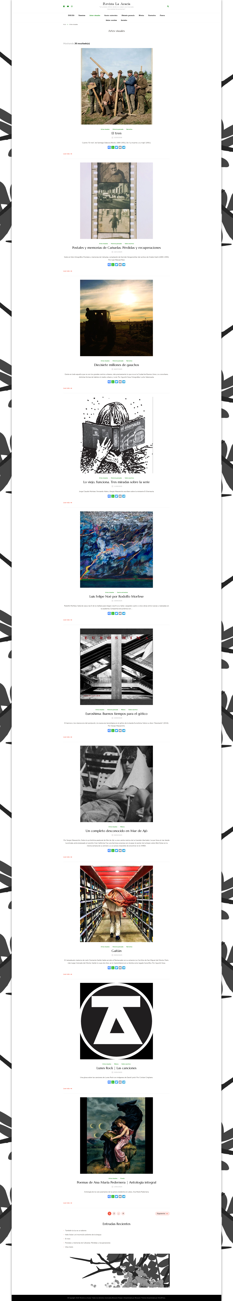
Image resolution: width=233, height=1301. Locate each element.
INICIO (71, 15)
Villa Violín (69, 1247)
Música (141, 15)
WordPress (161, 1298)
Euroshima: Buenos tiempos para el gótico (116, 714)
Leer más (66, 154)
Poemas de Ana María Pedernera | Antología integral (116, 1182)
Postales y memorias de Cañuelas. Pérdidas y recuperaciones (116, 248)
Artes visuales (94, 15)
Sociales (124, 20)
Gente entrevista (111, 15)
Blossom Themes (140, 1298)
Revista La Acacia (116, 4)
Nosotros (81, 15)
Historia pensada (128, 15)
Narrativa (152, 15)
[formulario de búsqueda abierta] (168, 6)
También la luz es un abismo (75, 1230)
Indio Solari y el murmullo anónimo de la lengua (83, 1235)
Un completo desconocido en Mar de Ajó (116, 831)
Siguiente (161, 1213)
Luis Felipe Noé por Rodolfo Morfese (116, 596)
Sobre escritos (111, 20)
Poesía (162, 15)
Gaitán (117, 951)
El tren (116, 133)
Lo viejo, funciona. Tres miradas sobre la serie (116, 482)
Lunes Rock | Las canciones (116, 1068)
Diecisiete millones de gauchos (116, 365)
